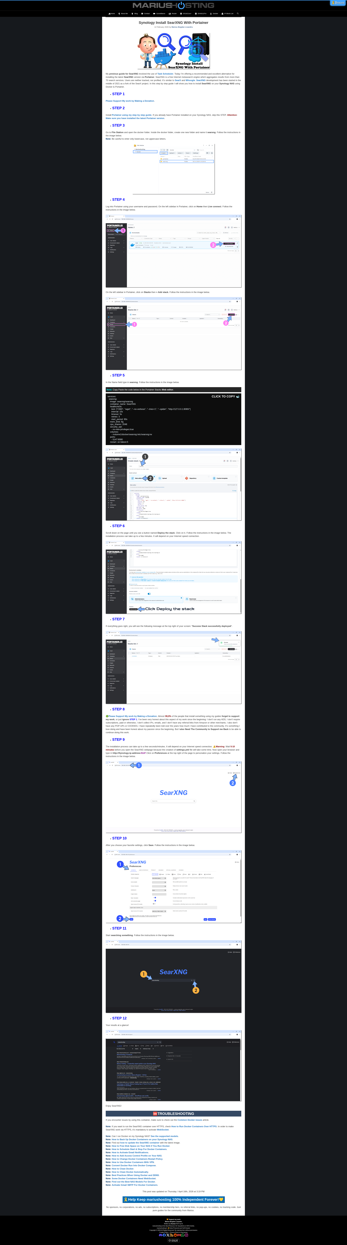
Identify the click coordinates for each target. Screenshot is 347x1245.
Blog (136, 13)
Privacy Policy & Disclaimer (179, 1232)
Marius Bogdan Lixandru (173, 1221)
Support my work (174, 1219)
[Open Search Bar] (237, 13)
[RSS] (171, 1235)
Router (174, 13)
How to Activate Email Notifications (130, 1152)
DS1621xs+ (187, 13)
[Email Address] (179, 1235)
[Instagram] (186, 1235)
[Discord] (160, 1235)
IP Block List (228, 13)
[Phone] (175, 1235)
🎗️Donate (337, 2)
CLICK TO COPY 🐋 (225, 396)
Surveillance (160, 13)
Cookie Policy (163, 1232)
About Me (124, 13)
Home (113, 13)
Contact (147, 13)
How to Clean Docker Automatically (130, 1172)
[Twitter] (168, 1235)
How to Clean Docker (122, 1168)
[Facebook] (164, 1235)
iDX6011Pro (202, 13)
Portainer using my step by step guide (131, 115)
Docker (215, 13)
